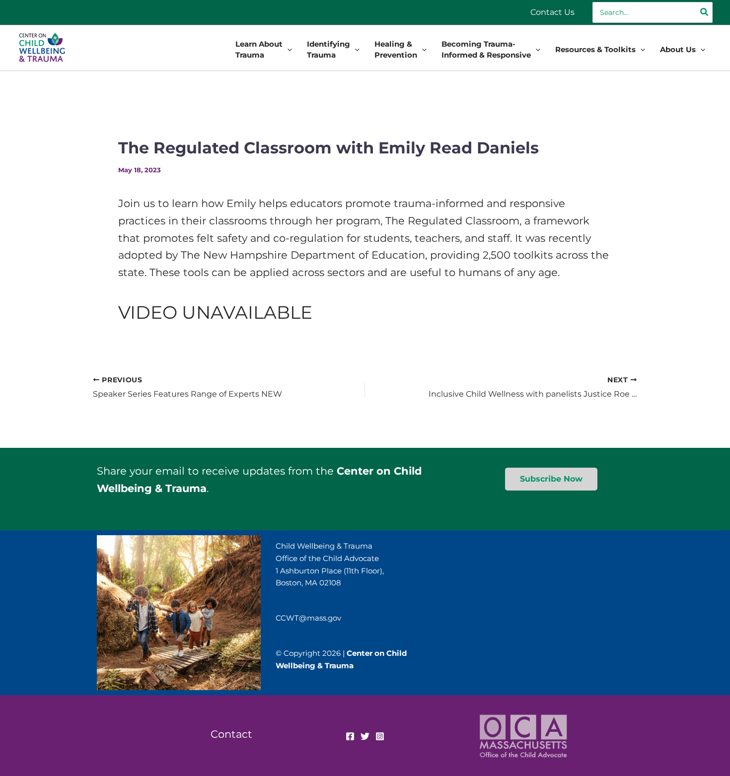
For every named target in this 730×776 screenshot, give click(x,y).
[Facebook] (350, 736)
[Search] (704, 12)
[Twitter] (365, 736)
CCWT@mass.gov (308, 618)
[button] (287, 50)
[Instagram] (379, 736)
